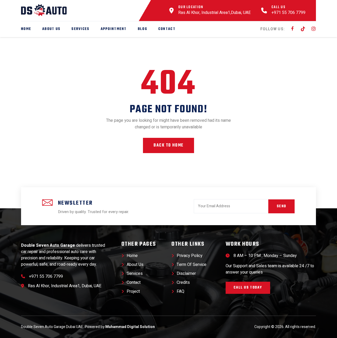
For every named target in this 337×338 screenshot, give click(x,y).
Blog (142, 29)
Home (26, 29)
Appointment (114, 29)
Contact (166, 29)
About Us (51, 29)
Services (80, 29)
